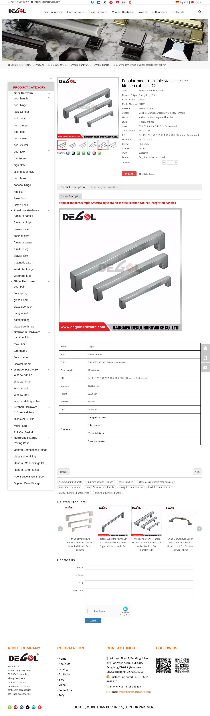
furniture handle (23, 215)
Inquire (129, 173)
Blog (61, 679)
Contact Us (65, 690)
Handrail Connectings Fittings (32, 463)
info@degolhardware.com (47, 1)
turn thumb (20, 350)
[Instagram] (124, 2)
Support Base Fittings (27, 483)
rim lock (18, 191)
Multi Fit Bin (21, 425)
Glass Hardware (24, 281)
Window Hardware (26, 369)
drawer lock (21, 255)
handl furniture (126, 481)
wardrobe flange (24, 269)
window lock (21, 388)
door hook (20, 178)
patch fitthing (22, 319)
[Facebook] (92, 2)
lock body (20, 118)
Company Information (104, 187)
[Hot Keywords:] (199, 11)
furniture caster (23, 242)
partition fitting (22, 337)
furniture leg (21, 249)
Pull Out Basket (23, 432)
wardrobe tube (23, 275)
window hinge (22, 381)
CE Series (20, 158)
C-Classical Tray (24, 412)
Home (62, 658)
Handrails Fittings (25, 437)
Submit (93, 620)
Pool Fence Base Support (29, 476)
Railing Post (21, 443)
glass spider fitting (25, 456)
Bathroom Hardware (27, 332)
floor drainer (21, 357)
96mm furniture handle (70, 481)
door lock (19, 151)
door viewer (21, 145)
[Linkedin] (98, 2)
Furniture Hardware (26, 210)
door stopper (21, 125)
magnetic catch (23, 262)
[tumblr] (130, 2)
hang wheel (21, 313)
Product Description (72, 187)
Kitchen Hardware (25, 407)
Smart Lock (21, 205)
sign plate (20, 165)
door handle (21, 98)
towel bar (19, 344)
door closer (21, 138)
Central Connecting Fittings (30, 449)
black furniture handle (159, 487)
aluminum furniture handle (108, 492)
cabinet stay (21, 235)
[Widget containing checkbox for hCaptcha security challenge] (108, 611)
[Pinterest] (111, 2)
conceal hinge (22, 185)
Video (62, 685)
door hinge (20, 105)
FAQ (61, 695)
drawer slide (21, 229)
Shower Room (22, 364)
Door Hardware (24, 93)
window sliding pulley (27, 401)
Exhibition (65, 674)
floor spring (21, 293)
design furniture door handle (100, 487)
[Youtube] (117, 2)
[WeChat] (10, 707)
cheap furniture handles (131, 487)
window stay (21, 394)
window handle (23, 375)
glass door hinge (24, 326)
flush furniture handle (69, 487)
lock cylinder (21, 111)
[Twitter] (105, 2)
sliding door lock (24, 171)
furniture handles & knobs (100, 481)
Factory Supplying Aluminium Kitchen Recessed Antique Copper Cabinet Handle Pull (79, 542)
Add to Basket (148, 174)
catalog (63, 669)
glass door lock (23, 306)
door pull (19, 286)
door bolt (19, 131)
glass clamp (21, 300)
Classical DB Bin (24, 419)
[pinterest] (16, 707)
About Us (64, 664)
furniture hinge (23, 222)
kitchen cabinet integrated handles (156, 481)
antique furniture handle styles (74, 492)
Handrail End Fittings (27, 469)
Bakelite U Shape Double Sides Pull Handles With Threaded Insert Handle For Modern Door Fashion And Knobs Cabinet (180, 546)
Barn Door (20, 198)
